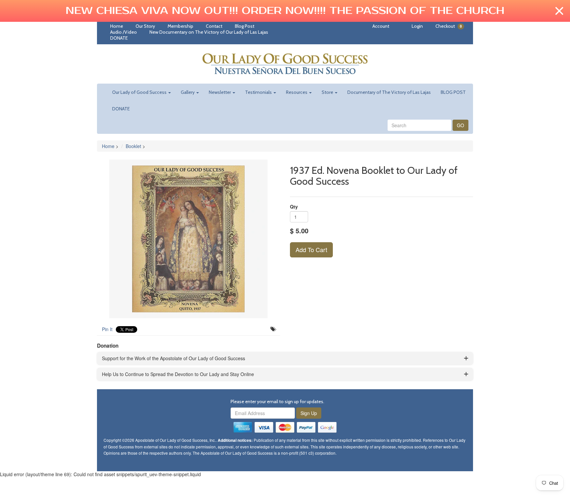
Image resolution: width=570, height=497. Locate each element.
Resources (297, 92)
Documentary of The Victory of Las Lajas (389, 92)
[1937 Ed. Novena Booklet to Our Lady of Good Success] (188, 239)
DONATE (119, 38)
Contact (214, 26)
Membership (180, 26)
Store (328, 92)
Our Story (145, 26)
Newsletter (220, 92)
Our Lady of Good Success (140, 92)
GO (460, 125)
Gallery (188, 92)
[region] (285, 11)
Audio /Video (123, 32)
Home (116, 26)
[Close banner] (559, 10)
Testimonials (259, 92)
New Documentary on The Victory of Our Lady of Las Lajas (208, 32)
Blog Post (244, 26)
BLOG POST (453, 92)
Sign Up (309, 413)
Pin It (107, 329)
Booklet (133, 146)
